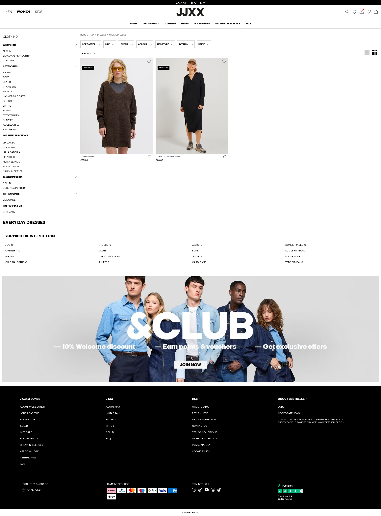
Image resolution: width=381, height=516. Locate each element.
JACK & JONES (30, 399)
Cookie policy (201, 451)
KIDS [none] (38, 12)
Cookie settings (190, 512)
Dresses (101, 35)
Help (195, 399)
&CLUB (24, 426)
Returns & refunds (204, 419)
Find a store (28, 419)
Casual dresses (117, 35)
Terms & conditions (204, 432)
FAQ (22, 464)
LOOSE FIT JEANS (295, 250)
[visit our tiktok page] (219, 491)
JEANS (9, 245)
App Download (29, 451)
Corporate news (289, 413)
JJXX (91, 35)
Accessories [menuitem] (202, 23)
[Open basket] (376, 12)
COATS (103, 250)
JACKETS (197, 245)
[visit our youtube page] (207, 491)
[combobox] (90, 44)
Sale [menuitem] (248, 23)
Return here (200, 413)
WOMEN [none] (23, 12)
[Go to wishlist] (369, 13)
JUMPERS (104, 262)
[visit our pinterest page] (213, 491)
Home (83, 35)
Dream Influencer (31, 445)
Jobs (281, 406)
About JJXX (113, 406)
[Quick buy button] (150, 157)
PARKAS (9, 256)
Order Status (200, 406)
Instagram (112, 413)
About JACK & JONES (32, 406)
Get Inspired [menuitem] (151, 23)
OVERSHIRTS (12, 250)
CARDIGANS (199, 262)
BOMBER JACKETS (295, 245)
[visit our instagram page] (200, 491)
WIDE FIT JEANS (294, 262)
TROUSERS (105, 245)
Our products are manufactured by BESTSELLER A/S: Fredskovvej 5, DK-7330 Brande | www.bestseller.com (311, 421)
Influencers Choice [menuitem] (227, 23)
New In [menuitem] (134, 23)
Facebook (112, 419)
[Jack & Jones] (190, 15)
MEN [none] (8, 12)
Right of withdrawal (205, 438)
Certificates (28, 457)
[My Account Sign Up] (190, 329)
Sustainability (29, 438)
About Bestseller (292, 399)
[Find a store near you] (354, 13)
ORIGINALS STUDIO (16, 262)
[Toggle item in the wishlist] (149, 61)
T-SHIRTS (197, 256)
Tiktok (110, 426)
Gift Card (26, 432)
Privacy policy (201, 445)
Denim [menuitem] (185, 23)
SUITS (195, 250)
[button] (116, 106)
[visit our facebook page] (194, 491)
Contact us (199, 426)
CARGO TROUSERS (109, 256)
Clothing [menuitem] (170, 23)
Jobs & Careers (29, 413)
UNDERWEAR (292, 256)
